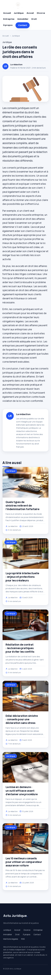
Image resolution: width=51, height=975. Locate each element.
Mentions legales (10, 939)
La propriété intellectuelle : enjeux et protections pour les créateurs (22, 576)
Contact (22, 25)
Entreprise (8, 19)
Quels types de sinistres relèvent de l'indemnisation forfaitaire (22, 505)
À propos (8, 25)
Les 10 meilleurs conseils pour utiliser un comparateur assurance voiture (24, 862)
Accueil (7, 13)
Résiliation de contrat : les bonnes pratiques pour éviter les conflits (20, 648)
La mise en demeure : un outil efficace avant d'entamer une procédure (22, 790)
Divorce (41, 13)
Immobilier (22, 19)
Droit (34, 19)
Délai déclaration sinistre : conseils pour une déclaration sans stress (22, 719)
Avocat (30, 13)
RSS (23, 939)
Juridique (19, 13)
